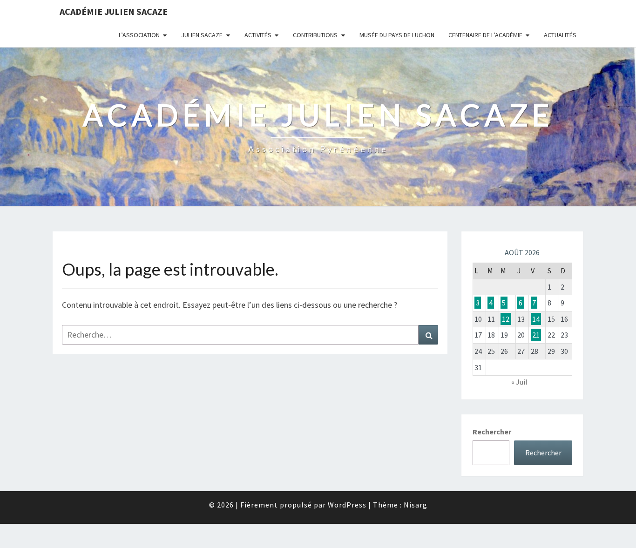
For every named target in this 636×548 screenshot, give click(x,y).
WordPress (347, 504)
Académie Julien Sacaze (114, 11)
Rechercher (492, 431)
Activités (257, 35)
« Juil (519, 381)
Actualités (560, 35)
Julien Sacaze (202, 35)
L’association (139, 35)
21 (536, 334)
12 (505, 319)
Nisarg (415, 504)
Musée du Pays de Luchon (396, 35)
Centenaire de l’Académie (485, 35)
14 (536, 319)
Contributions (315, 35)
